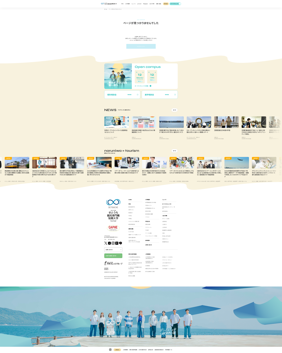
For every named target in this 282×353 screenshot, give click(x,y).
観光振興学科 (132, 207)
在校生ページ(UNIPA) (167, 257)
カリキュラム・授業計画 (134, 221)
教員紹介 (131, 212)
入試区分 (164, 224)
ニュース (164, 199)
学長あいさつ (148, 205)
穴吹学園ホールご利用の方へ (169, 268)
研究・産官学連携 (133, 349)
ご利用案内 (125, 349)
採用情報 (147, 265)
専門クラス (131, 210)
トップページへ (141, 46)
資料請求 (166, 3)
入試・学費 (164, 215)
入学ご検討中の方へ (167, 263)
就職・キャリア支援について (135, 234)
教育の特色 (148, 211)
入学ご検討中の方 (143, 349)
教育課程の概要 (149, 214)
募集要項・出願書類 (166, 230)
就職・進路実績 (132, 237)
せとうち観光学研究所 (134, 260)
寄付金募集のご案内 (150, 271)
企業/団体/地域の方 (159, 349)
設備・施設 (147, 224)
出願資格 (164, 221)
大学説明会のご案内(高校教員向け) (150, 257)
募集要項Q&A (165, 242)
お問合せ (117, 349)
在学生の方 (150, 349)
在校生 (130, 215)
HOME (130, 199)
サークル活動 (148, 233)
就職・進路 (131, 229)
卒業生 (130, 218)
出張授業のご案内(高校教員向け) (149, 262)
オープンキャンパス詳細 (141, 86)
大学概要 (147, 199)
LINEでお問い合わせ (111, 256)
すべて (174, 110)
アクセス (147, 217)
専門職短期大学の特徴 (150, 202)
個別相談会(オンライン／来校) (168, 207)
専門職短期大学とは (150, 208)
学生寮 (147, 230)
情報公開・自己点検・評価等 (151, 268)
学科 (130, 204)
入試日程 (164, 227)
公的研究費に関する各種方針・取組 (135, 272)
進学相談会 (165, 211)
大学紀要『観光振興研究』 (134, 257)
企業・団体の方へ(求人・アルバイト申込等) (134, 241)
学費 (163, 233)
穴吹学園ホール (168, 349)
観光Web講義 (132, 276)
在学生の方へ (165, 265)
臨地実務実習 (132, 224)
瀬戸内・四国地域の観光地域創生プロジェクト (135, 263)
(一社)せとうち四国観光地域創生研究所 (135, 267)
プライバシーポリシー (167, 260)
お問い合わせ (109, 249)
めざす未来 (131, 231)
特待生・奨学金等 (166, 236)
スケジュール (148, 227)
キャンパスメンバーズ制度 (151, 236)
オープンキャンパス (175, 3)
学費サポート (165, 239)
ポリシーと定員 (165, 218)
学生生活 (147, 221)
